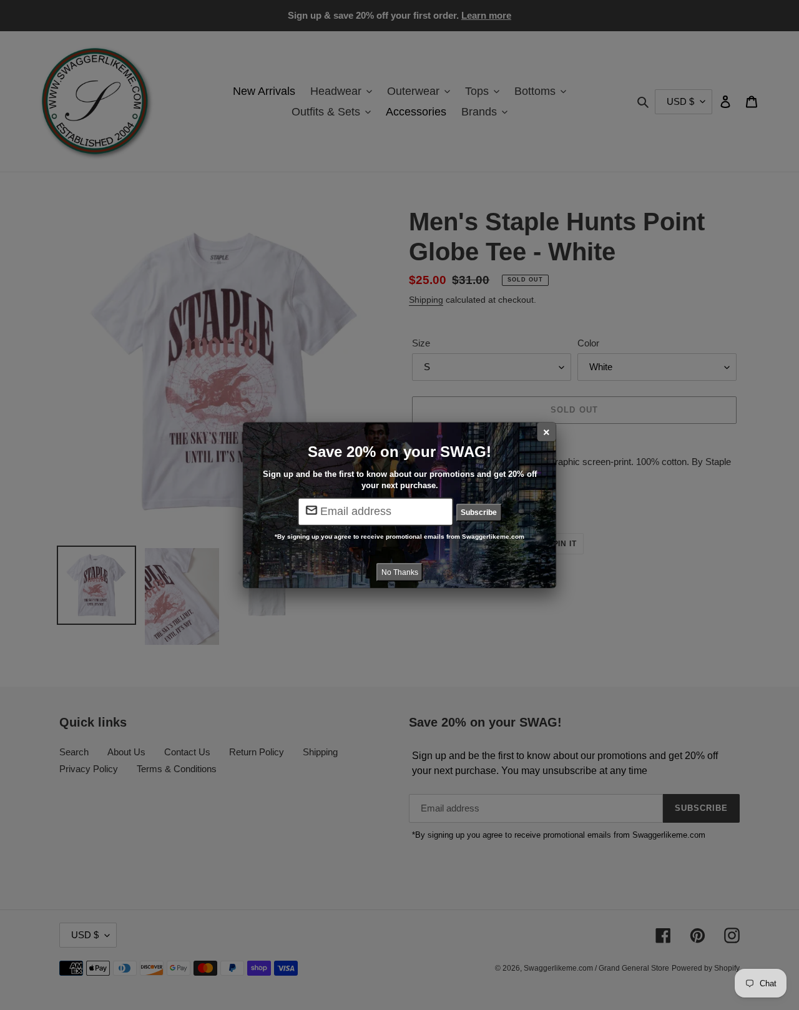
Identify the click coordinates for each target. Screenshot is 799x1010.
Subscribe (479, 512)
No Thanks (399, 571)
